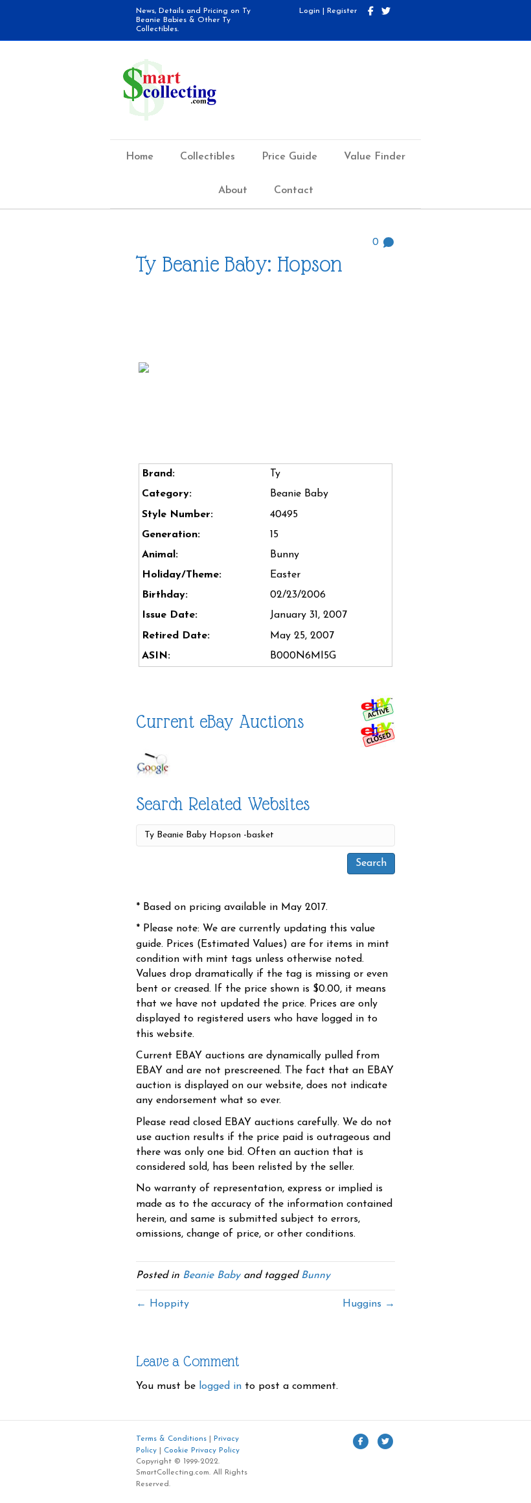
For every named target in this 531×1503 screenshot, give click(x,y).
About (232, 190)
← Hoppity (162, 1304)
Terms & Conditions (171, 1439)
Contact (293, 190)
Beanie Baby (211, 1275)
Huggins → (369, 1304)
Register (342, 11)
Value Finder (374, 157)
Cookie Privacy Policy (202, 1450)
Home (139, 157)
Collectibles (207, 157)
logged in (220, 1386)
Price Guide (289, 157)
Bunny (315, 1275)
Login (309, 11)
